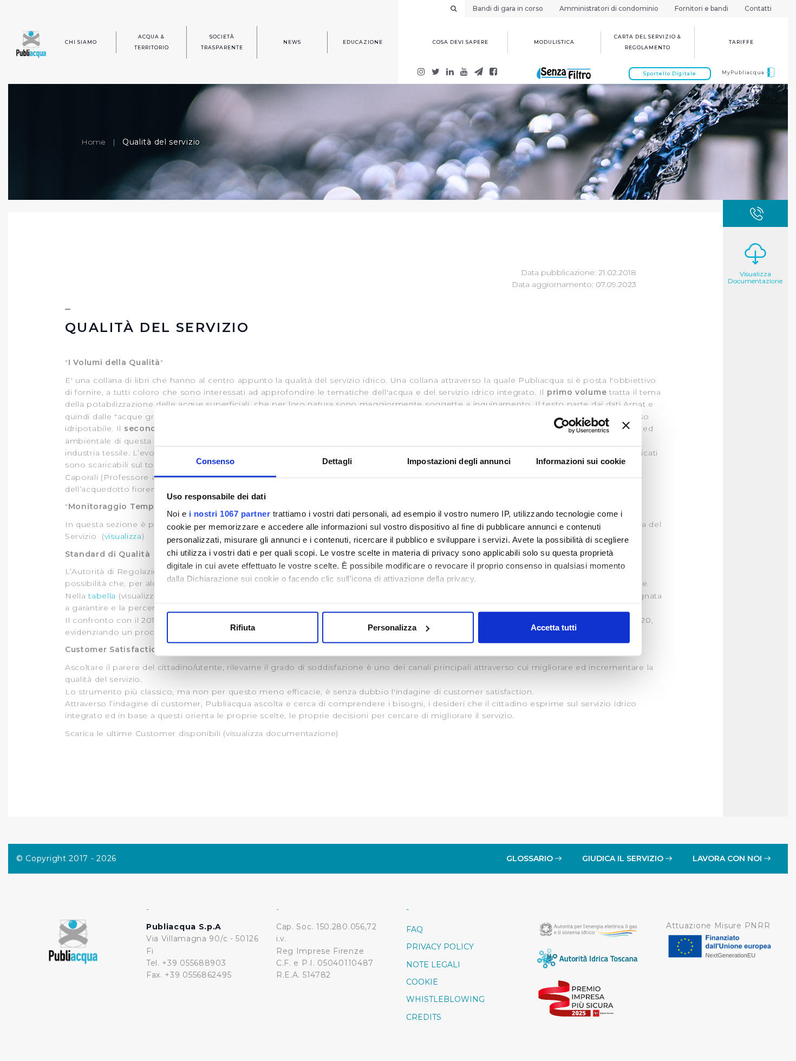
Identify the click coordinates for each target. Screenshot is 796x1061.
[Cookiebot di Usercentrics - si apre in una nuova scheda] (561, 426)
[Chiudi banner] (626, 425)
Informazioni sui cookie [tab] (580, 460)
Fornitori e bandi (701, 8)
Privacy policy (440, 947)
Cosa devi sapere (460, 42)
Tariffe (741, 42)
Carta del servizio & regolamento (647, 42)
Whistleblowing (445, 999)
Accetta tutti (554, 627)
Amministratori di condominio (608, 8)
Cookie (422, 982)
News (292, 42)
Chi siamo (81, 42)
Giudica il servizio (623, 858)
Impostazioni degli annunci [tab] (459, 460)
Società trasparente (222, 42)
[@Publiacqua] (421, 73)
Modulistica (554, 42)
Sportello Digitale (669, 73)
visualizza (123, 536)
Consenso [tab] (215, 460)
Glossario (530, 858)
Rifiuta (242, 627)
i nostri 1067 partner (230, 513)
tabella (102, 596)
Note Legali (433, 964)
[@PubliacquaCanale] (479, 73)
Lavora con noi (728, 858)
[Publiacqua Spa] (450, 73)
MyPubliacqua (744, 72)
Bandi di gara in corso (508, 8)
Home (93, 142)
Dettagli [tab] (337, 460)
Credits (423, 1017)
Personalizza (392, 627)
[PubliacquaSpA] (493, 73)
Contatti (758, 8)
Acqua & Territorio (151, 42)
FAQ (414, 929)
